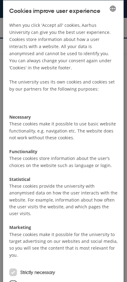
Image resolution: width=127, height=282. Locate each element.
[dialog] (63, 141)
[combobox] (113, 8)
